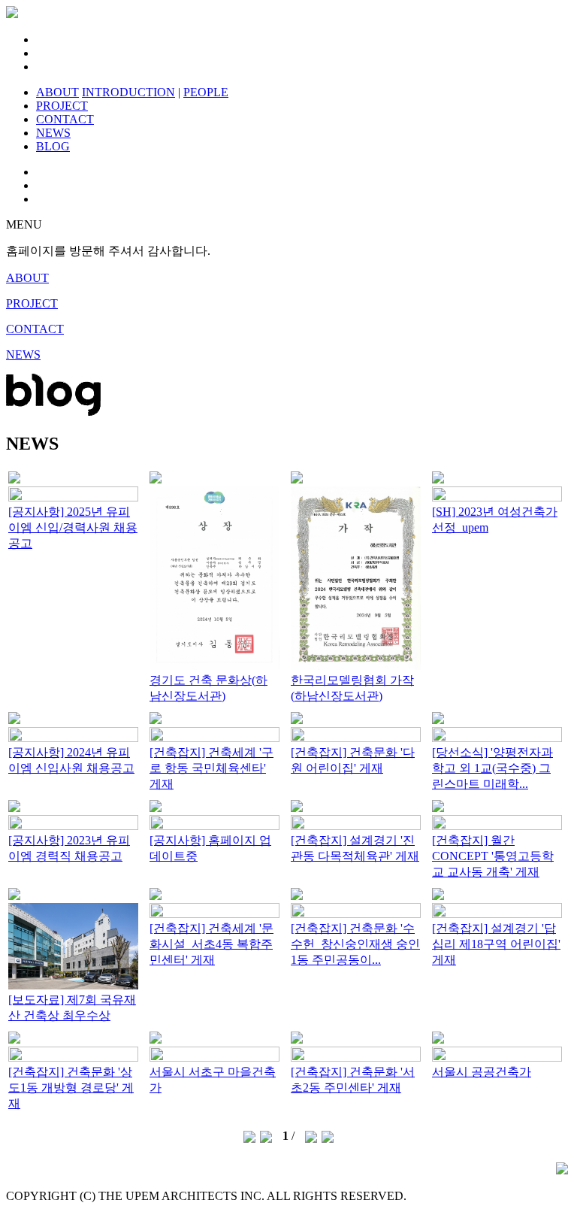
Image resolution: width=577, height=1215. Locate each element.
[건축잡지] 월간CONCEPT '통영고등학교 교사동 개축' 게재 (493, 856)
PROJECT (62, 105)
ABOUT (57, 92)
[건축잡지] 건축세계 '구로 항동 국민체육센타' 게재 (211, 768)
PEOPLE (205, 92)
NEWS (53, 132)
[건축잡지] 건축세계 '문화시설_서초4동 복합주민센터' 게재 (211, 944)
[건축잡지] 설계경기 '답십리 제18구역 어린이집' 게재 (496, 944)
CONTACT (65, 119)
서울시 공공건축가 (481, 1071)
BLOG (53, 146)
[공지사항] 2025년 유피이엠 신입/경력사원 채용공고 (72, 527)
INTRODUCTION (128, 92)
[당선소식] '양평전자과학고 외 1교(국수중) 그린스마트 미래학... (492, 768)
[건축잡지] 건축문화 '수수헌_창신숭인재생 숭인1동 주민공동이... (355, 944)
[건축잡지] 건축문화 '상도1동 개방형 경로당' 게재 (71, 1087)
